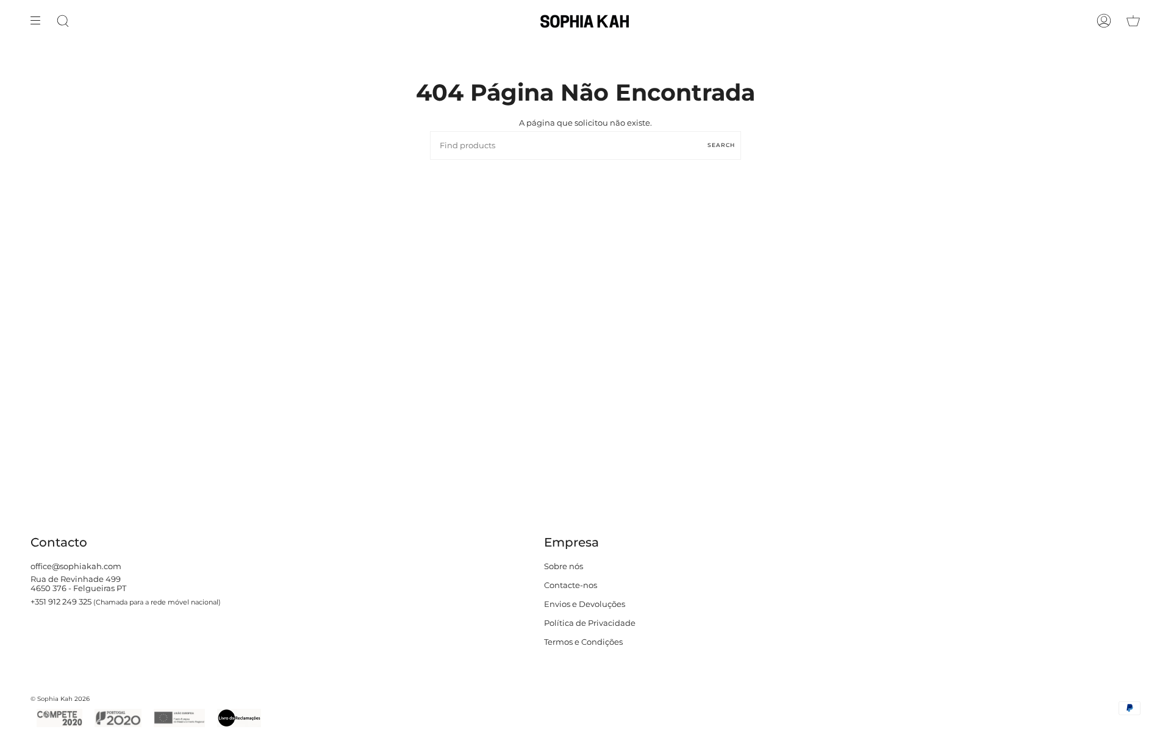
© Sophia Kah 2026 (60, 699)
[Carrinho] (1133, 20)
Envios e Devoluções (584, 604)
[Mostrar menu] (39, 20)
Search (721, 145)
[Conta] (1104, 20)
